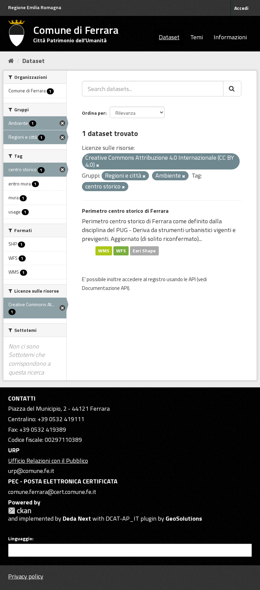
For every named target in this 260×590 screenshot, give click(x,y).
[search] (232, 88)
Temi (196, 37)
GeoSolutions (184, 518)
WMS (103, 250)
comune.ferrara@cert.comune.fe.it (52, 491)
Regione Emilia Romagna (34, 7)
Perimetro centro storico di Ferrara (125, 211)
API (192, 279)
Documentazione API (105, 288)
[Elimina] (97, 165)
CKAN (19, 510)
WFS (121, 250)
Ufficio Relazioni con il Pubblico (48, 460)
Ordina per (93, 112)
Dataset (169, 37)
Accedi (241, 8)
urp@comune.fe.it (31, 470)
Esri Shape (144, 250)
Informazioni (230, 37)
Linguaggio (20, 538)
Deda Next (77, 518)
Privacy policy (25, 576)
